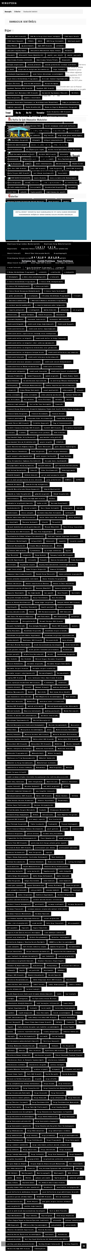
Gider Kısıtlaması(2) (49, 470)
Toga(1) (10, 1027)
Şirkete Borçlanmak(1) (39, 937)
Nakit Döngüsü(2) (36, 782)
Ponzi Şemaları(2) (48, 838)
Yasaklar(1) (48, 1187)
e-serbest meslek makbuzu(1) (19, 305)
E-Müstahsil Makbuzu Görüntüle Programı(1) (48, 300)
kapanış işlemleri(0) (63, 588)
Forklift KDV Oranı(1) (52, 428)
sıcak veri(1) (37, 923)
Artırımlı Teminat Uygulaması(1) (55, 79)
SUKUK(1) (61, 970)
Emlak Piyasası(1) (34, 376)
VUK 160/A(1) (12, 1173)
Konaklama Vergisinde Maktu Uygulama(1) (23, 635)
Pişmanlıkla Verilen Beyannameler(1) (21, 838)
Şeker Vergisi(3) (25, 895)
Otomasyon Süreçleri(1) (59, 810)
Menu (83, 1246)
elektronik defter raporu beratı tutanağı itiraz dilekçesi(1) (31, 333)
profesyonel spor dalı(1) (45, 848)
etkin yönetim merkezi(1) (51, 395)
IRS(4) (59, 546)
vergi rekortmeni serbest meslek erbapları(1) (50, 1145)
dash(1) (66, 201)
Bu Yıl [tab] (28, 112)
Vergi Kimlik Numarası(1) (48, 1116)
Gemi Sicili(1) (65, 456)
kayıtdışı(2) (12, 607)
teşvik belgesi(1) (25, 1013)
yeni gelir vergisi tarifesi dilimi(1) (56, 1201)
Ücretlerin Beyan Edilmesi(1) (18, 1055)
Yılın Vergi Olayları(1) (65, 1215)
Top (3, 1244)
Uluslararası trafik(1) (16, 1065)
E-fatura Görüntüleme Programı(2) (21, 282)
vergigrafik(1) (33, 1159)
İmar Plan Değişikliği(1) (43, 532)
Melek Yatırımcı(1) (71, 711)
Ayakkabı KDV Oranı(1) (45, 88)
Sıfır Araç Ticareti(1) (55, 923)
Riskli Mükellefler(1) (31, 866)
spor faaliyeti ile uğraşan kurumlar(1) (22, 956)
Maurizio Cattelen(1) (32, 711)
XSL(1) (19, 1178)
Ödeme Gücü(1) (61, 796)
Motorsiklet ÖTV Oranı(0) (68, 739)
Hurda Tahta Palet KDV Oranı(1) (52, 517)
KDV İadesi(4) (65, 612)
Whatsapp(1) (59, 1173)
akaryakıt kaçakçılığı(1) (16, 50)
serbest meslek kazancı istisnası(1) (47, 899)
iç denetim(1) (12, 522)
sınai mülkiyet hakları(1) (54, 932)
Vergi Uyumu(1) (76, 1154)
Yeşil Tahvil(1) (31, 1215)
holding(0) (70, 513)
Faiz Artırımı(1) (13, 399)
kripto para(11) (13, 654)
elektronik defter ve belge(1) (19, 338)
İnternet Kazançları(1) (16, 546)
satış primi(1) (36, 890)
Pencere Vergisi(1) (15, 833)
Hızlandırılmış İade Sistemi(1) (49, 513)
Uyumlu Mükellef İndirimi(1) (18, 1069)
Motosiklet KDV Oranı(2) (17, 744)
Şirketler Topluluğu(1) (60, 937)
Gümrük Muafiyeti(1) (52, 489)
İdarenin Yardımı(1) (30, 522)
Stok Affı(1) (38, 965)
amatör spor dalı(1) (55, 55)
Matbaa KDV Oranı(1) (15, 706)
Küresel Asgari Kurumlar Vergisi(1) (49, 659)
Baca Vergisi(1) (13, 98)
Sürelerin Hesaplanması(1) (17, 980)
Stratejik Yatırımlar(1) (70, 965)
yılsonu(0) (57, 1220)
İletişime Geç (29, 261)
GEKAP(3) (60, 442)
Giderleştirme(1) (68, 470)
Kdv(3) (31, 612)
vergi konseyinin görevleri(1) (19, 1121)
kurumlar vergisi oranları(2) (44, 668)
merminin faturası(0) (49, 715)
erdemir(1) (11, 390)
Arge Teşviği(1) (59, 69)
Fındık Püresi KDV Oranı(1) (18, 423)
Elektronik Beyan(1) (66, 324)
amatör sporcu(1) (74, 55)
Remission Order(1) (55, 862)
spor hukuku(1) (48, 956)
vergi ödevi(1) (32, 1135)
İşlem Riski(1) (40, 555)
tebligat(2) (23, 998)
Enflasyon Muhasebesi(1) (32, 385)
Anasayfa (8, 11)
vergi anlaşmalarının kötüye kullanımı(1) (23, 1083)
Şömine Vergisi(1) (57, 947)
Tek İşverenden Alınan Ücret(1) (44, 998)
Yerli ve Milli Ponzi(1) (58, 1211)
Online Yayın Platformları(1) (18, 805)
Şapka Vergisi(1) (72, 885)
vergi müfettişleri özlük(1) (59, 1131)
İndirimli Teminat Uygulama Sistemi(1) (63, 536)
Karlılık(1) (76, 593)
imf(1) (59, 532)
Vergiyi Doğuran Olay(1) (16, 1164)
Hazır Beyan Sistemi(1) (50, 508)
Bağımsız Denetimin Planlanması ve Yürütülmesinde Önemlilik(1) (32, 102)
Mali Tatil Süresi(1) (15, 701)
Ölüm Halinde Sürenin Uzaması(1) (20, 800)
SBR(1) (66, 890)
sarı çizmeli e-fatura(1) (16, 890)
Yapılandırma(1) (28, 1182)
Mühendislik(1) (38, 753)
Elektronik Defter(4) (15, 329)
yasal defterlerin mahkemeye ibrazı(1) (22, 1192)
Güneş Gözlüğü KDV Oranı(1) (34, 498)
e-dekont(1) (69, 272)
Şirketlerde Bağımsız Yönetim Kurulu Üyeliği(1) (26, 942)
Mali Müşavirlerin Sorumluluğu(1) (49, 697)
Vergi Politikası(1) (34, 1140)
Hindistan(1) (12, 513)
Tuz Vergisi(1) (68, 1046)
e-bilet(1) (43, 272)
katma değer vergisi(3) (44, 602)
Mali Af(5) (42, 692)
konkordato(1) (13, 640)
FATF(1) (69, 399)
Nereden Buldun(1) (32, 786)
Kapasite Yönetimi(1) (15, 593)
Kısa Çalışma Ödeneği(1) (38, 626)
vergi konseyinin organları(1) (19, 1126)
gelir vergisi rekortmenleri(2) (19, 456)
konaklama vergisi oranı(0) (56, 631)
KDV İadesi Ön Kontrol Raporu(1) (20, 616)
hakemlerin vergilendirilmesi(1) (20, 503)
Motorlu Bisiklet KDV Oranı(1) (37, 734)
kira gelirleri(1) (29, 621)
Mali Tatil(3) (71, 697)
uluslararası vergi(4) (37, 1065)
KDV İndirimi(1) (44, 616)
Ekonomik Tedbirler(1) (36, 319)
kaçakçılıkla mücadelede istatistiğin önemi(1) (57, 565)
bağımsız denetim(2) (32, 98)
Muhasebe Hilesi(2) (65, 748)
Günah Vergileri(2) (61, 494)
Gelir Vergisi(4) (38, 451)
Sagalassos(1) (49, 871)
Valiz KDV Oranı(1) (34, 1074)
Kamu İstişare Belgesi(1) (36, 569)
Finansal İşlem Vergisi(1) (17, 414)
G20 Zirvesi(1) (59, 432)
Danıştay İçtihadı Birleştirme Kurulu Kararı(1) (25, 201)
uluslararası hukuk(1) (56, 1060)
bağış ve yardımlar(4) (71, 102)
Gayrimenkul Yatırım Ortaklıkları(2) (21, 442)
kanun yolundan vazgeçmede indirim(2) (22, 579)
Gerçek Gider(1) (44, 465)
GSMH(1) (68, 480)
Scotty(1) (77, 890)
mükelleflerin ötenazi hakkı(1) (19, 767)
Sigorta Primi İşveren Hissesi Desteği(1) (23, 932)
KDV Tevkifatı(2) (60, 616)
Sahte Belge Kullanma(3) (42, 876)
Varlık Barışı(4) (52, 1074)
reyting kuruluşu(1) (75, 862)
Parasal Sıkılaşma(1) (69, 824)
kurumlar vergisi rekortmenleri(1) (21, 673)
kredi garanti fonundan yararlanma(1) (44, 649)
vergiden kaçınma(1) (15, 1159)
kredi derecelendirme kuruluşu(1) (47, 645)
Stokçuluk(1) (52, 965)
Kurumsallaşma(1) (46, 673)
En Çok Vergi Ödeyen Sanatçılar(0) (64, 381)
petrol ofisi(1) (33, 833)
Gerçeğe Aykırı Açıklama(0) (56, 461)
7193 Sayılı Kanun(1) (15, 41)
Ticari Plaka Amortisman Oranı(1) (38, 1022)
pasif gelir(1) (52, 829)
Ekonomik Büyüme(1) (15, 319)
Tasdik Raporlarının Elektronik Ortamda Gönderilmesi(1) (29, 994)
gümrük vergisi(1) (42, 494)
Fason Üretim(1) (44, 399)
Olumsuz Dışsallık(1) (46, 800)
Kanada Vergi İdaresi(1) (45, 574)
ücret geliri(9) (75, 1050)
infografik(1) (36, 541)
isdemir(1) (27, 555)
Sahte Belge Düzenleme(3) (18, 876)
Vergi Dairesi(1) (57, 1093)
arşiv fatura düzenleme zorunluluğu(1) (48, 74)
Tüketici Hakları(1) (70, 1031)
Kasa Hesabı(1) (58, 598)
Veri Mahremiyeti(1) (15, 1168)
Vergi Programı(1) (54, 1140)
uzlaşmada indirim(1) (73, 1069)
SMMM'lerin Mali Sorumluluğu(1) (61, 942)
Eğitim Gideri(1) (50, 310)
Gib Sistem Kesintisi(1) (16, 470)
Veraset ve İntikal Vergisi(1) (19, 1079)
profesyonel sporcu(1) (68, 848)
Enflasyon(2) (12, 385)
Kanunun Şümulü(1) (43, 588)
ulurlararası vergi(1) (43, 1055)
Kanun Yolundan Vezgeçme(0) (54, 579)
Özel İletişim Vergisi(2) (16, 824)
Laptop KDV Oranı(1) (15, 678)
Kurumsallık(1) (63, 673)
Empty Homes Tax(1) (70, 376)
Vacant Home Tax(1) (15, 1074)
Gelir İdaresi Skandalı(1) (17, 451)
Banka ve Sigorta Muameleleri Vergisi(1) (61, 107)
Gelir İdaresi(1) (44, 447)
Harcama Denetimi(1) (59, 503)
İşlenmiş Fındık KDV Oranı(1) (61, 555)
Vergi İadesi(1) (74, 1098)
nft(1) (66, 786)
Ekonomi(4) (60, 315)
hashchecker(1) (13, 508)
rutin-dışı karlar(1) (15, 871)
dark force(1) (53, 201)
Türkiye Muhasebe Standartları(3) (21, 1046)
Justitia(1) (11, 565)
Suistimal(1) (48, 970)
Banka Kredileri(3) (33, 107)
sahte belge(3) (65, 871)
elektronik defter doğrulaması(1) (42, 329)
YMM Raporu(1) (13, 1225)
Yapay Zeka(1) (12, 1182)
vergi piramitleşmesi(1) (69, 1135)
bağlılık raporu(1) (14, 107)
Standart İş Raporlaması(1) (18, 965)
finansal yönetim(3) (15, 418)
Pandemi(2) (52, 824)
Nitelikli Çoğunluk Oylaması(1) (19, 791)
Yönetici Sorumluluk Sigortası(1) (20, 1230)
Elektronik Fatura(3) (15, 357)
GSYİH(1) (79, 480)
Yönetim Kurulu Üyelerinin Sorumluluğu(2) (24, 1234)
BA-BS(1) (75, 93)
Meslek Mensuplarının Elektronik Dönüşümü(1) (25, 725)
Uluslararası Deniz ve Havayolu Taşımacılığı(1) (25, 1060)
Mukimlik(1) (40, 767)
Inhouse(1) (50, 541)
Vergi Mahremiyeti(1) (35, 1131)
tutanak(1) (43, 1046)
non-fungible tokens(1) (45, 791)
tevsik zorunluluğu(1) (61, 1013)
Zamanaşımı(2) (40, 1248)
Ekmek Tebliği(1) (27, 315)
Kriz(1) (50, 654)
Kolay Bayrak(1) (13, 631)
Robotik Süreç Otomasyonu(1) (56, 866)
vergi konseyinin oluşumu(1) (46, 1121)
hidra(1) (80, 508)
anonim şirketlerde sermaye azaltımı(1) (60, 65)
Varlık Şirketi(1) (69, 1074)
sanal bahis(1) (49, 881)
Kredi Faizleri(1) (72, 645)
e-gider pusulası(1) (15, 296)
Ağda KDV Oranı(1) (45, 46)
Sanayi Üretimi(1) (55, 885)
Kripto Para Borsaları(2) (33, 654)
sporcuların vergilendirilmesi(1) (20, 961)
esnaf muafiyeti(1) (51, 390)
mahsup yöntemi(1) (60, 687)
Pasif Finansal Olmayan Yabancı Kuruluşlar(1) (25, 829)
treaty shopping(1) (51, 1031)
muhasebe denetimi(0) (45, 748)
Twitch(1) (11, 1050)
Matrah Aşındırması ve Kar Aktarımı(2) (63, 706)
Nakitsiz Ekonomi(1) (69, 782)
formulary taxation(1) (73, 428)
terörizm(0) (46, 1008)
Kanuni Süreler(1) (14, 583)
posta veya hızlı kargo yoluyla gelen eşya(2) (48, 843)
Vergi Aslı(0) (49, 1083)
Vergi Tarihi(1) (65, 1149)
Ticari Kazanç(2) (13, 1022)
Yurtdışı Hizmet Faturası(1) (49, 1244)
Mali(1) (31, 692)
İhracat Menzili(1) (52, 527)
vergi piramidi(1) (48, 1135)
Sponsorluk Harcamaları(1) (64, 951)
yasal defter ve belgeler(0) (68, 1187)
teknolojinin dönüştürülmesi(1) (19, 1003)
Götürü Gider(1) (31, 475)
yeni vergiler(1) (13, 1206)
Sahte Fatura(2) (63, 876)
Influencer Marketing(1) (17, 541)
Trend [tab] (8, 112)
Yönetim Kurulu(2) (45, 1230)
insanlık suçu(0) (76, 541)
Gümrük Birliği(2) (14, 484)
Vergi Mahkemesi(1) (15, 1131)
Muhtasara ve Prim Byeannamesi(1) (21, 758)
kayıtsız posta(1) (65, 607)
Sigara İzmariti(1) (40, 928)
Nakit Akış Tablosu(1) (15, 782)
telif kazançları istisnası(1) (48, 1003)
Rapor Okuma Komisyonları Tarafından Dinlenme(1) (27, 857)
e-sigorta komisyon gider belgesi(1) (50, 305)
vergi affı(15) (51, 1079)
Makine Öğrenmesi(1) (15, 692)
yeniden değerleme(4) (33, 1206)
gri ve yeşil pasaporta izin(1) (53, 475)
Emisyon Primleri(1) (15, 376)
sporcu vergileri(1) (66, 956)
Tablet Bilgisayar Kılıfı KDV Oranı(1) (47, 980)
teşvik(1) (10, 1013)
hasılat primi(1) (30, 508)
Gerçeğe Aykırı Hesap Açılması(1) (20, 465)
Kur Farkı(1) (12, 659)
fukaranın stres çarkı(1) (40, 432)
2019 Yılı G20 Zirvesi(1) (16, 36)
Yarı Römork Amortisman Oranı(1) (52, 1182)
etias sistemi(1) (30, 395)
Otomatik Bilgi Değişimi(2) (18, 815)
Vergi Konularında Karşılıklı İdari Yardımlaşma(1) (54, 1126)
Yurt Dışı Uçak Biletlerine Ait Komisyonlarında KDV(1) (46, 1239)
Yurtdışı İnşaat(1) (71, 1244)
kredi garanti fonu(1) (16, 649)
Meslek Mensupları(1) (41, 720)
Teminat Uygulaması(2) (16, 1008)
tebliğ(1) (10, 998)
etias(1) (80, 390)
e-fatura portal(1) (41, 286)
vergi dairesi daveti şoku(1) (18, 1098)
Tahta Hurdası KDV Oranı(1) (18, 984)
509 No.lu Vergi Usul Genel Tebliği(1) (45, 36)
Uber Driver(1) (35, 1050)
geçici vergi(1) (46, 442)
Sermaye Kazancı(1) (75, 904)
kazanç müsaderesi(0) (16, 612)
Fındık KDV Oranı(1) (64, 418)
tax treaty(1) (71, 994)
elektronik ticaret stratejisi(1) (64, 371)
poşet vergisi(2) (65, 838)
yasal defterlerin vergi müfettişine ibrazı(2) (60, 1192)
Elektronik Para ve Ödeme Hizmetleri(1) (23, 366)
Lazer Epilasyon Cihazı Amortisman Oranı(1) (45, 678)
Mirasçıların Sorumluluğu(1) (32, 730)
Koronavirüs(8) (52, 640)
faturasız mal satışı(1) (16, 404)
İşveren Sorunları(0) (59, 560)
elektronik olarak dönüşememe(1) (58, 362)
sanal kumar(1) (65, 881)
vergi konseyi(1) (68, 1116)
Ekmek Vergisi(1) (45, 315)
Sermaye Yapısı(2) (42, 914)
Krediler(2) (67, 649)
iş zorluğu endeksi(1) (53, 550)
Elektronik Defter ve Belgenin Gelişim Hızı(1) (25, 352)
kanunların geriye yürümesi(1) (19, 588)
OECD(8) (75, 796)
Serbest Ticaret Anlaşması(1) (19, 904)
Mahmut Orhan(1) (42, 687)
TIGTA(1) (59, 1022)
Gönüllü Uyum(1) (13, 475)
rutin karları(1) (33, 871)
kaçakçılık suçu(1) (27, 565)
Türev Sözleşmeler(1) (27, 1036)
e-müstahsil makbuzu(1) (16, 300)
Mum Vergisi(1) (56, 767)
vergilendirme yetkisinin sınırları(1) (58, 1159)
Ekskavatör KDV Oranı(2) (59, 319)
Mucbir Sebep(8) (73, 744)
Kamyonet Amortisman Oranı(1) (19, 574)
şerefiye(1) (39, 904)
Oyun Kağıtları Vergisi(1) (67, 815)
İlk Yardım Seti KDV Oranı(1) (18, 532)
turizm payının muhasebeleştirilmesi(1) (23, 1041)
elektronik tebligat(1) (16, 371)
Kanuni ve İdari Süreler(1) (63, 583)
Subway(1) (11, 970)
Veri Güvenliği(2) (76, 1164)
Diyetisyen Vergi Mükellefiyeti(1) (57, 244)
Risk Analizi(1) (13, 866)
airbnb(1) (60, 46)
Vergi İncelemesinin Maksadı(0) (66, 1102)
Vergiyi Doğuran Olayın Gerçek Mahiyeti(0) (48, 1164)
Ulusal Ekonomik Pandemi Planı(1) (69, 1055)
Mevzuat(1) (75, 725)
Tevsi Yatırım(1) (42, 1013)
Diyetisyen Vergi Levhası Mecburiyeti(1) (23, 244)
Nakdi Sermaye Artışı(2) (16, 772)
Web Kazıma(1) (27, 1173)
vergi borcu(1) (13, 1088)
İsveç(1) (43, 560)
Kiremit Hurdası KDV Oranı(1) (51, 621)
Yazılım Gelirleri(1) (15, 1201)
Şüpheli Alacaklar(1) (36, 975)
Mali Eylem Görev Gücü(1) (60, 692)
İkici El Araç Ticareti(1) (72, 527)
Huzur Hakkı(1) (75, 517)
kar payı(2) (49, 593)
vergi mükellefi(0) (14, 1135)
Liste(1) (28, 687)
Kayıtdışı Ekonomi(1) (29, 607)
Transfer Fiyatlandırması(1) (28, 1031)
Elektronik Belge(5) (15, 324)
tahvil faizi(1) (38, 984)
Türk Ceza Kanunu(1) (51, 1041)
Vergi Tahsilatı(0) (48, 1149)
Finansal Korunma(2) (40, 414)
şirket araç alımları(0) (16, 937)
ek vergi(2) (77, 310)
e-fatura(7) (54, 277)
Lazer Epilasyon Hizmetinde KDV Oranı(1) (23, 682)
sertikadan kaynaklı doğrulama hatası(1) (23, 918)
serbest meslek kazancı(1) (18, 899)
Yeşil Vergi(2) (46, 1215)
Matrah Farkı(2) (13, 711)
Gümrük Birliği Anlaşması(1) (37, 484)
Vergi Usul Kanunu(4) (56, 1154)
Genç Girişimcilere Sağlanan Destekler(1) (24, 461)
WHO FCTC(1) (73, 1173)
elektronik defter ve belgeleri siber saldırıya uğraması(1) (30, 343)
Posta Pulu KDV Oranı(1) (17, 843)
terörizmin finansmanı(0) (65, 1008)
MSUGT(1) (58, 744)
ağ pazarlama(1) (28, 46)
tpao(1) (10, 1031)
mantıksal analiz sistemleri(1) (52, 701)
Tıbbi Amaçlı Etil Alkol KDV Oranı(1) (42, 1017)
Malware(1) (31, 701)
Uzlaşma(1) (56, 1069)
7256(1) (31, 41)
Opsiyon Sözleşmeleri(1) (43, 805)
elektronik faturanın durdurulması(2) (43, 357)
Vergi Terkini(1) (37, 1154)
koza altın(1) (68, 640)
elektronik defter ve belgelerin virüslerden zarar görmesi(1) (32, 348)
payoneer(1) (77, 829)
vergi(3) (38, 1079)
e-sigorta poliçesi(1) (15, 310)
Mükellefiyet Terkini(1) (46, 763)
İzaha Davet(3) (77, 560)
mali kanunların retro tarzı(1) (19, 697)
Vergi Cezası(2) (40, 1093)
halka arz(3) (42, 503)
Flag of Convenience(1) (62, 423)
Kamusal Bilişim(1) (57, 569)
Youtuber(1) (62, 1234)
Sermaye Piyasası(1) (15, 909)
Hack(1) (52, 498)
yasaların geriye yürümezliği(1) (19, 1197)
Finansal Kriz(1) (58, 414)
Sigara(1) (25, 928)
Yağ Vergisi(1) (60, 1178)
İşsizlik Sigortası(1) (15, 560)
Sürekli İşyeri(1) (54, 975)
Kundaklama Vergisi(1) (66, 654)
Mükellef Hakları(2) (47, 758)
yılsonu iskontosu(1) (74, 1220)
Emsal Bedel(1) (13, 381)
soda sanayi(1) (13, 947)
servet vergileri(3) (51, 918)
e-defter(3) (55, 272)
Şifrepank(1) (12, 928)
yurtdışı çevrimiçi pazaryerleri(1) (20, 1244)
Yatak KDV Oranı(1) (44, 1197)
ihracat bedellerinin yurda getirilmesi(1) (24, 527)
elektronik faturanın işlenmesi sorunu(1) (24, 362)
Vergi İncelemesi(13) (40, 1102)
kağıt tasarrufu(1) (14, 569)
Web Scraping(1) (43, 1173)
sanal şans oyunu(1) (15, 885)
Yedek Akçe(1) (32, 1201)
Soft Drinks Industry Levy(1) (34, 947)
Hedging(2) (67, 508)
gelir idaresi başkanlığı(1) (65, 447)
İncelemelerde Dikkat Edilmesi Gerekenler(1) (25, 536)
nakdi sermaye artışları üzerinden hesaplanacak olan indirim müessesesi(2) (37, 777)
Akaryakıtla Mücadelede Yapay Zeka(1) (46, 50)
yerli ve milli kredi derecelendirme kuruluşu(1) (26, 1211)
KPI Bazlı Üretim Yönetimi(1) (18, 645)
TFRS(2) (78, 1013)
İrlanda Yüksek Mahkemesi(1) (41, 546)
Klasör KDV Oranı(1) (60, 626)
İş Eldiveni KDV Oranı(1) (16, 550)
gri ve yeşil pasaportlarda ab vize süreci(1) (24, 480)
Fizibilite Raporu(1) (41, 423)
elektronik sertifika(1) (52, 366)
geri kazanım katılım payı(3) (66, 465)
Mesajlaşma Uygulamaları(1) (18, 720)
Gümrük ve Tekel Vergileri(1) (19, 494)
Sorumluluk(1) (74, 947)
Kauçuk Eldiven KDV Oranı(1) (69, 602)
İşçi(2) (68, 550)
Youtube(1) (49, 1234)
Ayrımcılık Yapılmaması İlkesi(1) (54, 93)
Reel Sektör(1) (58, 857)
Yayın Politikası (65, 261)
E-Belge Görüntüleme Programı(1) (20, 272)
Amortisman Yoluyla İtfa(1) (47, 60)
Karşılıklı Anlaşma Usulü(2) (18, 598)
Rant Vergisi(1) (35, 852)
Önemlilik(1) (63, 800)
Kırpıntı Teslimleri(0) (16, 626)
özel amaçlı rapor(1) (37, 819)
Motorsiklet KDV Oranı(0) (43, 739)
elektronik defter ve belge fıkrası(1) (51, 338)
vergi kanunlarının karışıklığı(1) (20, 1112)
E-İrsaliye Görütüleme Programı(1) (55, 296)
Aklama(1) (68, 50)
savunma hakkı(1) (52, 890)
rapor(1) (49, 852)
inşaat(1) (62, 541)
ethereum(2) (68, 390)
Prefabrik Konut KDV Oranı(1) (19, 848)
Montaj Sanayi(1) (13, 734)
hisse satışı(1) (27, 513)
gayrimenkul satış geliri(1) (50, 437)
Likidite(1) (62, 682)
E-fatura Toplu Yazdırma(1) (54, 291)
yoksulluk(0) (56, 1225)
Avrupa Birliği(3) (51, 83)
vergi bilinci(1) (65, 1083)
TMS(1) (81, 1022)
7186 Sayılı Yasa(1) (71, 36)
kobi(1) (75, 626)
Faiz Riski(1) (29, 399)
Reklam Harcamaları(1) (16, 862)
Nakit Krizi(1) (52, 782)
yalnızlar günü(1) (76, 1178)
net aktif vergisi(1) (51, 786)
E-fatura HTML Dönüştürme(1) (51, 282)
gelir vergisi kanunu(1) (58, 451)
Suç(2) (22, 970)
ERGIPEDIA (9, 3)
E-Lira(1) (77, 296)
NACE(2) (69, 767)
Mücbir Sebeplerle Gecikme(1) (19, 748)
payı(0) (65, 829)
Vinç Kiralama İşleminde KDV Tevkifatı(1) (55, 1168)
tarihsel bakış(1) (33, 989)
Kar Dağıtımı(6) (34, 593)
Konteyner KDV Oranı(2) (32, 640)
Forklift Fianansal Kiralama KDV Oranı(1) (23, 428)
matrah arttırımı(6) (35, 706)
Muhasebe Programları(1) (17, 753)
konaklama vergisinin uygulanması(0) (59, 635)
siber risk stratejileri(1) (17, 923)
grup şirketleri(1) (54, 480)
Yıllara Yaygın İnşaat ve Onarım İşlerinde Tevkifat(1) (28, 1220)
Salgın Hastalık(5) (32, 881)
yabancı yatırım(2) (43, 1178)
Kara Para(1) (62, 593)
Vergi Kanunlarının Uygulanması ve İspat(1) (54, 1112)
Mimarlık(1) (11, 730)
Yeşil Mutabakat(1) (14, 1215)
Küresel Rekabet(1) (15, 664)
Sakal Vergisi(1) (13, 881)
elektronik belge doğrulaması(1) (41, 324)
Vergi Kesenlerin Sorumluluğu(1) (20, 1116)
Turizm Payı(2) (58, 1036)
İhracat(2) (56, 522)
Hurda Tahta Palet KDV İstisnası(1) (21, 517)
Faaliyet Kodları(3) (73, 395)
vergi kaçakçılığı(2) (60, 1107)
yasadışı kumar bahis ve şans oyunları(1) (23, 1187)
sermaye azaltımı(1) (56, 904)
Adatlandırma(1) (74, 41)
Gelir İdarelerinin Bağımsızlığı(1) (20, 447)
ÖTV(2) (35, 815)
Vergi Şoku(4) (13, 1149)
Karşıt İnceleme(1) (40, 598)
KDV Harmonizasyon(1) (47, 612)
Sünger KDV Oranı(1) (15, 975)
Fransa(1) (11, 432)
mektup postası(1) (52, 711)
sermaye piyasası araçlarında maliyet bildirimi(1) (47, 909)
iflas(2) (45, 522)
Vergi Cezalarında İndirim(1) (18, 1093)
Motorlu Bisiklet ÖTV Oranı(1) (65, 734)
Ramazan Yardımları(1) (16, 852)
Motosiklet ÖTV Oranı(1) (41, 744)
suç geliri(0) (34, 970)
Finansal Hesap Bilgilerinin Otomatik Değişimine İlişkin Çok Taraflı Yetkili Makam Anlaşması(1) (45, 409)
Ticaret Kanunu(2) (68, 1017)
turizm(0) (44, 1036)
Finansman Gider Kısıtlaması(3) (40, 418)
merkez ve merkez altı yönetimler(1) (21, 715)
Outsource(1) (48, 815)
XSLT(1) (28, 1178)
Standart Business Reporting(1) (51, 961)
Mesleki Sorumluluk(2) (58, 725)
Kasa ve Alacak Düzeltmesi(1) (19, 602)
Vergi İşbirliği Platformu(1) (36, 1107)
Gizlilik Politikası (46, 261)
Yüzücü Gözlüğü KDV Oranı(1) (18, 1248)
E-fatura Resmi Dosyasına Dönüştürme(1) (23, 291)
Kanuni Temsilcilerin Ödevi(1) (37, 583)
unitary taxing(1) (57, 1065)
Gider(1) (34, 470)
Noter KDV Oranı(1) (44, 796)
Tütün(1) (55, 1046)
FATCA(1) (58, 399)
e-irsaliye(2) (32, 296)
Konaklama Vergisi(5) (32, 631)
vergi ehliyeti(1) (57, 1098)
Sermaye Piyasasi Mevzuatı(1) (19, 914)
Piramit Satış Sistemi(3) (53, 833)
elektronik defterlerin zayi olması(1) (63, 352)
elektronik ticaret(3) (38, 371)
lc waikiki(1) (49, 682)
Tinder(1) (70, 1022)
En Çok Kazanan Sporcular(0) (34, 381)
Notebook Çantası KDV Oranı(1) (19, 796)
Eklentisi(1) (12, 315)
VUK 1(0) (79, 1168)
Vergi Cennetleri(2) (31, 1088)
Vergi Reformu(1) (72, 1140)
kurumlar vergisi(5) (35, 664)
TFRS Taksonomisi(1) (15, 1017)
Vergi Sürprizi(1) (30, 1149)
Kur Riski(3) (26, 659)
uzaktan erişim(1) (41, 1069)
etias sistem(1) (13, 395)
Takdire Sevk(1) (75, 984)
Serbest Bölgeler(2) (66, 895)
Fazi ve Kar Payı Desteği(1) (40, 404)
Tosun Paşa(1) (68, 1027)
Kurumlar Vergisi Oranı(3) (17, 668)
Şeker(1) (10, 895)
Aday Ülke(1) (12, 46)
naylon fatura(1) (13, 786)
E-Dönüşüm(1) (12, 277)
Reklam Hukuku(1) (37, 862)
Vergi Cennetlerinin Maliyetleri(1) (57, 1088)
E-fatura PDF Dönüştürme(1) (18, 286)
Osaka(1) (42, 810)
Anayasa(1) (66, 60)
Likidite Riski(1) (14, 687)
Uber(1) (22, 1050)
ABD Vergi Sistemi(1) (55, 41)
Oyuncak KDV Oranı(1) (16, 819)
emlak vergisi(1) (52, 376)
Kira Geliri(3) (12, 621)
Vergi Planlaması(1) (15, 1140)
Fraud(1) (22, 432)
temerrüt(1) (68, 1003)
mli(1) (49, 730)
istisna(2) (32, 560)
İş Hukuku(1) (35, 550)
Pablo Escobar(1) (37, 824)
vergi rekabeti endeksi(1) (17, 1145)
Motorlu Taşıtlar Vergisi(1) (18, 739)
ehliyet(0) (65, 310)
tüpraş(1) (11, 1036)
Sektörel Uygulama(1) (44, 895)
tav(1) (59, 994)
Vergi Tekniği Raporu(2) (17, 1154)
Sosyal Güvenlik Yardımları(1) (38, 951)
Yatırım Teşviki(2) (63, 1197)
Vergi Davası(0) (40, 1098)
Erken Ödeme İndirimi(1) (29, 390)
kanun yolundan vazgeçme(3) (70, 574)
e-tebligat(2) (34, 310)
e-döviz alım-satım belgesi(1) (34, 277)
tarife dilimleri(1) (14, 989)
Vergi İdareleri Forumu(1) (17, 1102)
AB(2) (40, 41)
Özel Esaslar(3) (55, 819)
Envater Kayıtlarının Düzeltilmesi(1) (60, 385)
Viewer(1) (31, 1168)
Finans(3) (59, 404)
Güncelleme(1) (13, 498)
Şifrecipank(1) (73, 923)
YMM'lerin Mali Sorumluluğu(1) (35, 1225)
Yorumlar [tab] (40, 112)
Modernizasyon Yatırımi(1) (66, 730)
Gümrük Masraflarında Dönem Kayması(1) (23, 489)
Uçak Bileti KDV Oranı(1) (55, 1050)
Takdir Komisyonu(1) (57, 984)
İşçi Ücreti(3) (12, 555)
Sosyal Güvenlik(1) (14, 951)
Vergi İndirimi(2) (14, 1107)
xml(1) (9, 1178)
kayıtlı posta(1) (47, 607)
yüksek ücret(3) (13, 1239)
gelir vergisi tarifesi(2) (46, 456)
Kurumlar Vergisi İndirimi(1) (58, 664)
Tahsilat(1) (70, 980)
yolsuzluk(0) (71, 1225)
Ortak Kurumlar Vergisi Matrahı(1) (21, 810)
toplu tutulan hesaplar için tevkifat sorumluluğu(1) (38, 1027)
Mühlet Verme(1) (54, 753)
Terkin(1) (33, 1008)
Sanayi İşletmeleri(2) (35, 885)
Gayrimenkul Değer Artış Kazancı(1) (21, 437)
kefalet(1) (75, 616)
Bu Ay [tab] (18, 112)
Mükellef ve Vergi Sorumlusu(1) (20, 763)
